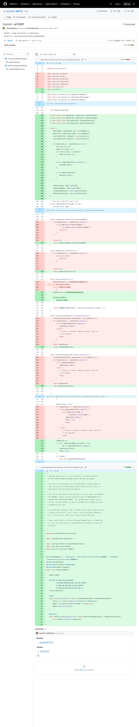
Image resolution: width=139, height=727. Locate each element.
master (10, 40)
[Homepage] (5, 4)
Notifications (103, 11)
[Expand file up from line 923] (40, 211)
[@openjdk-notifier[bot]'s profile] (37, 633)
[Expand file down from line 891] (40, 209)
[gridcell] (85, 63)
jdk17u (19, 11)
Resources (37, 4)
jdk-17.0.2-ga (36, 41)
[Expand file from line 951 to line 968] (40, 396)
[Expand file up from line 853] (40, 105)
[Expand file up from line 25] (40, 63)
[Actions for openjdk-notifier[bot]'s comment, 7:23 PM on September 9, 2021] (131, 633)
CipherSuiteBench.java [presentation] (17, 69)
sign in (82, 670)
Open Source (51, 4)
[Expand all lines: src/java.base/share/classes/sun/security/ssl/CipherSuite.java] (85, 59)
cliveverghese (12, 28)
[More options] (133, 59)
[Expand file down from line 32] (40, 102)
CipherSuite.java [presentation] (14, 62)
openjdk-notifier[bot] (46, 633)
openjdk (10, 11)
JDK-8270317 (44, 651)
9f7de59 (117, 40)
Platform (13, 4)
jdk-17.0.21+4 (23, 41)
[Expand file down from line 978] (40, 461)
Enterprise (65, 4)
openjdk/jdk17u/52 (46, 642)
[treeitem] (16, 60)
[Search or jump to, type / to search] (111, 4)
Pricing (76, 4)
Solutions (25, 4)
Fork (116, 11)
